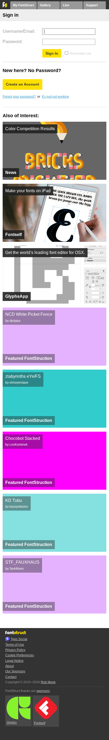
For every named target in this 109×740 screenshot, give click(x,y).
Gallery (45, 5)
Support (92, 5)
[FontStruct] (5, 6)
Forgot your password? (19, 96)
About (9, 666)
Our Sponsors (15, 671)
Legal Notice (14, 661)
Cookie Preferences (19, 655)
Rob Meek (48, 682)
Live (66, 5)
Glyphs (12, 722)
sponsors (43, 691)
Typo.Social (19, 639)
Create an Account (22, 84)
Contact (10, 677)
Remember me (80, 53)
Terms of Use (14, 645)
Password (12, 41)
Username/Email (18, 31)
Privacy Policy (15, 650)
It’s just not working (55, 96)
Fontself (39, 723)
